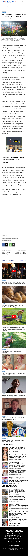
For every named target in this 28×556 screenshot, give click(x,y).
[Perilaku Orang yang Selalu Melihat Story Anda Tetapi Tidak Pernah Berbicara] (5, 473)
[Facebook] (3, 244)
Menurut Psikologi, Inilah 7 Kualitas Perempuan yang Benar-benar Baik (17, 449)
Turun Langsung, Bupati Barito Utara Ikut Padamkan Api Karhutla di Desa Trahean (18, 498)
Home (3, 6)
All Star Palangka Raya (6, 238)
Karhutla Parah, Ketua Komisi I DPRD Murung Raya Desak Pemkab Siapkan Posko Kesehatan (18, 514)
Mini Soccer (14, 238)
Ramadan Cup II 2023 (6, 240)
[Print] (13, 244)
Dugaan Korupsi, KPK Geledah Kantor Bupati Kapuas (20, 254)
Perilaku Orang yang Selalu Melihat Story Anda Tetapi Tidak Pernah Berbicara (17, 471)
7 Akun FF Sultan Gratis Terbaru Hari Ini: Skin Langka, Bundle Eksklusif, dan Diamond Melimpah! (18, 479)
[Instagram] (11, 541)
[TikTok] (14, 541)
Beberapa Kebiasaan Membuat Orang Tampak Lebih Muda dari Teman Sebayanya (18, 456)
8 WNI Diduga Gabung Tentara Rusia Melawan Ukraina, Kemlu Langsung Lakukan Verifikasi (17, 491)
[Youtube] (19, 541)
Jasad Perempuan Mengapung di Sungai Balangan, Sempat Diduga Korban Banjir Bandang (17, 464)
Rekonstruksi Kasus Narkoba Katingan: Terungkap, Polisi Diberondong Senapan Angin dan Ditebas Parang (18, 521)
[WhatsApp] (10, 244)
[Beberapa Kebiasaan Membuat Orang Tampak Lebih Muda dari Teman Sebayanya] (5, 457)
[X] (6, 244)
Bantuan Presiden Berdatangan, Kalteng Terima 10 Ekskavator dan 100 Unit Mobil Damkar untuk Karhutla (18, 506)
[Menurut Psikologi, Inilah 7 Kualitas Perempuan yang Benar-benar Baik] (5, 450)
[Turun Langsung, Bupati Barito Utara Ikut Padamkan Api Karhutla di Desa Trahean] (5, 499)
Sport (11, 6)
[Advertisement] (14, 211)
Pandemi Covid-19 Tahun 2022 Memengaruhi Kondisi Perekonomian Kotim (7, 254)
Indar (7, 235)
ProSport (7, 6)
